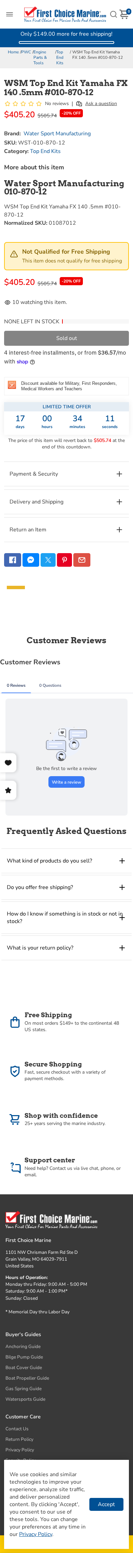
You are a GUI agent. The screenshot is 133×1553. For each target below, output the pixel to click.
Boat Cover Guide (23, 1367)
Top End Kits (59, 57)
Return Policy (19, 1439)
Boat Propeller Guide (27, 1378)
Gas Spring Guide (23, 1388)
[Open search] (113, 14)
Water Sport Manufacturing (57, 133)
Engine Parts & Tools (40, 57)
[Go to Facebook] (12, 560)
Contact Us (17, 1429)
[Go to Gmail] (81, 560)
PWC (26, 52)
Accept (106, 1504)
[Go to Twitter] (48, 560)
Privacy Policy (19, 1450)
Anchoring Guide (23, 1346)
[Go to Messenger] (31, 560)
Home (13, 52)
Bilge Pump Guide (24, 1357)
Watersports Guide (25, 1399)
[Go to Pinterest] (64, 560)
